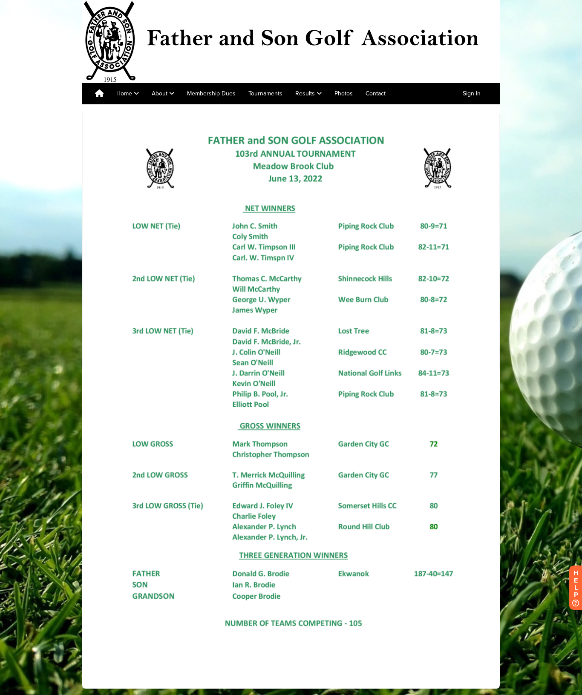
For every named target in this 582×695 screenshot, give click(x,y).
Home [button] (125, 93)
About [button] (160, 93)
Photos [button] (343, 93)
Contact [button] (376, 93)
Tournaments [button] (265, 93)
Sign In (472, 93)
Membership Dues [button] (211, 93)
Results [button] (306, 93)
